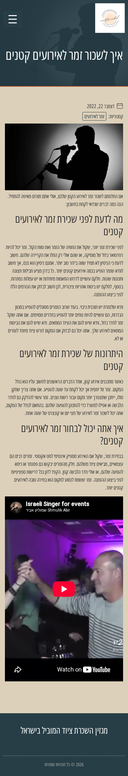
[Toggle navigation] (12, 19)
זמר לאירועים (94, 116)
